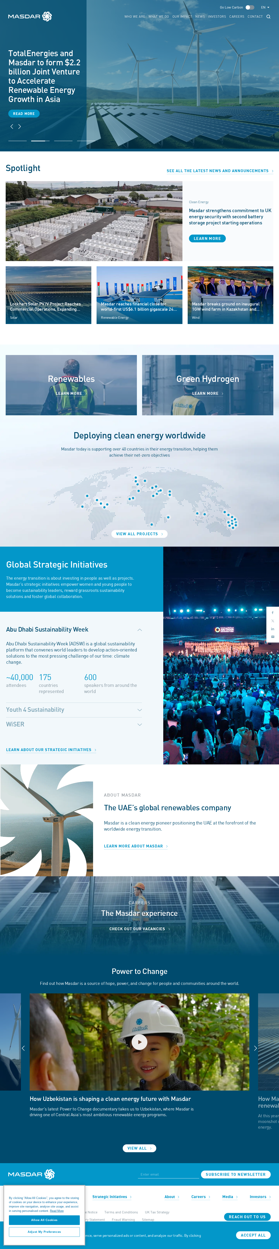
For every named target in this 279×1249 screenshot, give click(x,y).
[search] (268, 16)
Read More (57, 1211)
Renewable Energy (115, 317)
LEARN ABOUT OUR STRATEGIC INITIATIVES (49, 750)
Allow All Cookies (44, 1220)
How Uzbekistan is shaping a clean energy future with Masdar (110, 1099)
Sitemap (148, 1219)
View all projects (137, 534)
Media (228, 1197)
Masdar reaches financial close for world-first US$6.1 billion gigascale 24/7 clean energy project (139, 309)
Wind (196, 317)
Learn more (207, 238)
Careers (236, 16)
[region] (44, 1215)
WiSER (15, 724)
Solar (14, 317)
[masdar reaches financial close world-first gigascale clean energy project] (139, 294)
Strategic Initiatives (110, 1197)
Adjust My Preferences (44, 1231)
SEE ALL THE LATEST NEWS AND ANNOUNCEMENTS (218, 171)
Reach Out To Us (247, 1217)
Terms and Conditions (121, 1212)
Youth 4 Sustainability (35, 710)
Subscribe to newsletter (236, 1175)
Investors (217, 16)
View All (138, 1148)
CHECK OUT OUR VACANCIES (137, 929)
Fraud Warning (123, 1219)
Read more (24, 84)
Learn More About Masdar (134, 846)
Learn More (69, 394)
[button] (19, 126)
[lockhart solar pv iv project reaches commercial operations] (49, 294)
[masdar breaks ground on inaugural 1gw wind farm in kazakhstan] (231, 294)
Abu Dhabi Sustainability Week (47, 630)
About (170, 1197)
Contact (255, 16)
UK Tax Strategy (157, 1212)
